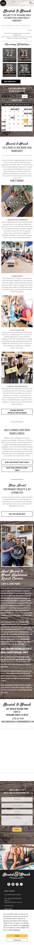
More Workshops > (11, 81)
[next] (8, 96)
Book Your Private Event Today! (17, 462)
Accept (17, 936)
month (25, 96)
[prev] (3, 96)
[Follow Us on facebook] (8, 883)
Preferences (17, 940)
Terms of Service (23, 836)
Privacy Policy (11, 836)
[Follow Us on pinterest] (17, 883)
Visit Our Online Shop (17, 514)
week (30, 96)
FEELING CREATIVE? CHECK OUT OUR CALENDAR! (17, 411)
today (13, 96)
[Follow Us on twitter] (21, 883)
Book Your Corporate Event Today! (17, 469)
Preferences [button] (16, 930)
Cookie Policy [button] (25, 925)
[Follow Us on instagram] (13, 883)
